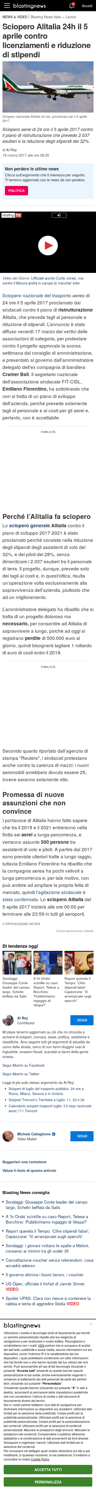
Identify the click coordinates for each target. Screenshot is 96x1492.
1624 (41, 1345)
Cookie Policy (40, 1459)
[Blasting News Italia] (29, 6)
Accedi (87, 5)
